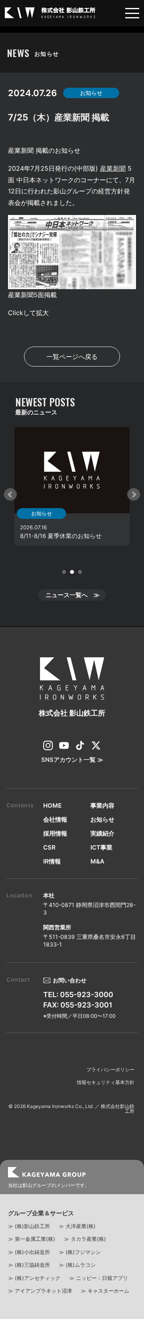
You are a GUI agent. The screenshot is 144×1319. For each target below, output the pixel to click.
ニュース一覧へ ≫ (73, 595)
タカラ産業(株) (88, 1239)
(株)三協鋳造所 (32, 1265)
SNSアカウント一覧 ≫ (72, 760)
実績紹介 (102, 833)
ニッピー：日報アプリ (102, 1278)
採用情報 (55, 833)
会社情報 (55, 819)
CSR (49, 847)
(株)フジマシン (83, 1252)
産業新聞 (113, 168)
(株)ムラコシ (81, 1265)
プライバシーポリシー (110, 1070)
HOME (52, 805)
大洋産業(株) (81, 1226)
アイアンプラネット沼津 (43, 1290)
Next (133, 494)
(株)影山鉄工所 (32, 1226)
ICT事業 (101, 847)
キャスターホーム (108, 1290)
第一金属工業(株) (35, 1239)
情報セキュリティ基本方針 (105, 1082)
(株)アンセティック (37, 1278)
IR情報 (52, 861)
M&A (97, 861)
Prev (10, 494)
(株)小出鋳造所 (32, 1252)
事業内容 (102, 805)
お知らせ (102, 819)
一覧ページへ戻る (72, 357)
